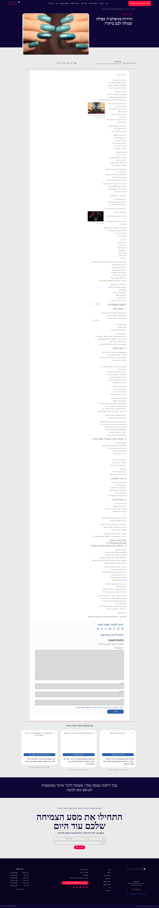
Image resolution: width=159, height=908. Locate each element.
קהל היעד (84, 3)
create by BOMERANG (8, 906)
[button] (122, 629)
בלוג (57, 3)
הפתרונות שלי (93, 3)
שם (122, 683)
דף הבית (132, 9)
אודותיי (101, 3)
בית (107, 3)
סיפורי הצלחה (74, 3)
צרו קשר (51, 3)
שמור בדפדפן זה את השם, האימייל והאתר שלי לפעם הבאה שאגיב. (98, 707)
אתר (122, 699)
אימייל (121, 691)
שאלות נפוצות (64, 3)
